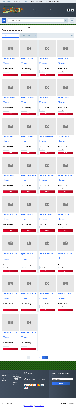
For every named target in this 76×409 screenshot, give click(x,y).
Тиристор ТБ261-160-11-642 (28, 332)
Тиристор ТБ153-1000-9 (64, 214)
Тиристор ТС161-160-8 (63, 58)
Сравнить (7, 63)
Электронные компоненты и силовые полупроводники (21, 27)
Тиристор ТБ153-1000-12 (45, 214)
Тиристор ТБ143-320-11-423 (28, 175)
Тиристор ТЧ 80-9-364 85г (46, 136)
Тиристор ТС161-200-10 (27, 97)
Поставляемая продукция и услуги (17, 374)
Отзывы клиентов (17, 384)
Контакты (61, 10)
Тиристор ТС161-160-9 (9, 97)
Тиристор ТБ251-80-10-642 (46, 293)
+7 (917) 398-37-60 (28, 373)
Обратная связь (53, 10)
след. (45, 357)
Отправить (61, 383)
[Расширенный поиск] (66, 20)
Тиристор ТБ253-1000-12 (64, 293)
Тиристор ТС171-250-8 (45, 97)
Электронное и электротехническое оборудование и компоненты (17, 378)
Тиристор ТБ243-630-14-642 (28, 293)
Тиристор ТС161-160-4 (9, 58)
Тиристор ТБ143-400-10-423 (46, 175)
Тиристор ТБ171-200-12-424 (46, 253)
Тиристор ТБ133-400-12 (9, 175)
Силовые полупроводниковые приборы (46, 27)
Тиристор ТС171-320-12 (64, 97)
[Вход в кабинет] (69, 10)
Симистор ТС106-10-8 (63, 136)
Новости (46, 10)
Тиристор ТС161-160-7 (45, 58)
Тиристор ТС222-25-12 (9, 136)
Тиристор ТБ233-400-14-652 (65, 253)
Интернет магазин (37, 10)
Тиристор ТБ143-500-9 (27, 214)
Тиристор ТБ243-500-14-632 (10, 293)
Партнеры (15, 382)
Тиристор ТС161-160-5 (27, 58)
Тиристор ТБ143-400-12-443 (65, 175)
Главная (4, 27)
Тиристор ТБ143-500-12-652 (10, 214)
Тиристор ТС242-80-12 (27, 136)
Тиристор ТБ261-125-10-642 (10, 332)
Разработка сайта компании (67, 403)
